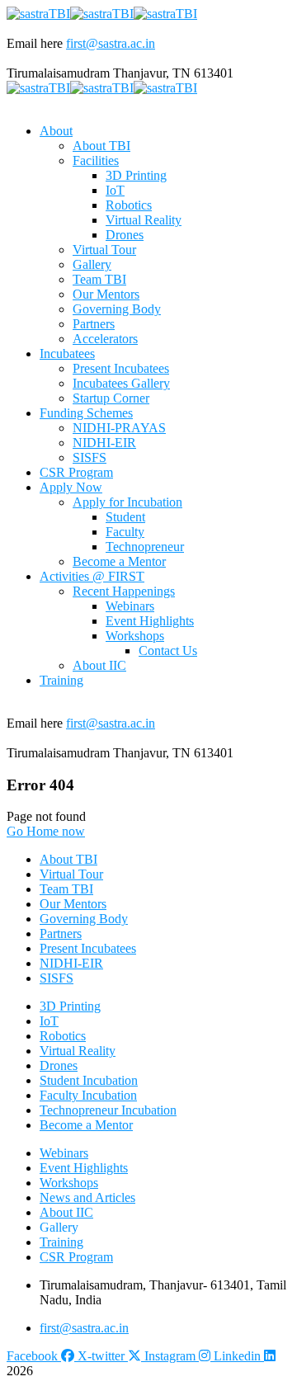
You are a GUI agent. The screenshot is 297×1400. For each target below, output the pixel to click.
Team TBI (66, 889)
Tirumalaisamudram (58, 73)
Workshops (69, 1183)
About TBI (68, 859)
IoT (49, 1021)
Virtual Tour (71, 874)
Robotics (63, 1036)
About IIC (66, 1212)
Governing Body (84, 919)
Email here (35, 43)
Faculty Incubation (88, 1095)
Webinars (64, 1153)
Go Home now (46, 831)
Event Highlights (84, 1168)
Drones (59, 1065)
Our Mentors (73, 904)
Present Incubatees (88, 948)
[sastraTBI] (38, 14)
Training (61, 1242)
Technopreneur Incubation (108, 1110)
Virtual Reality (78, 1051)
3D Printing (70, 1006)
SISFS (56, 978)
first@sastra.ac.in (110, 43)
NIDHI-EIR (71, 963)
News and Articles (87, 1197)
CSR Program (76, 1257)
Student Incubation (89, 1080)
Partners (61, 933)
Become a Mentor (86, 1125)
